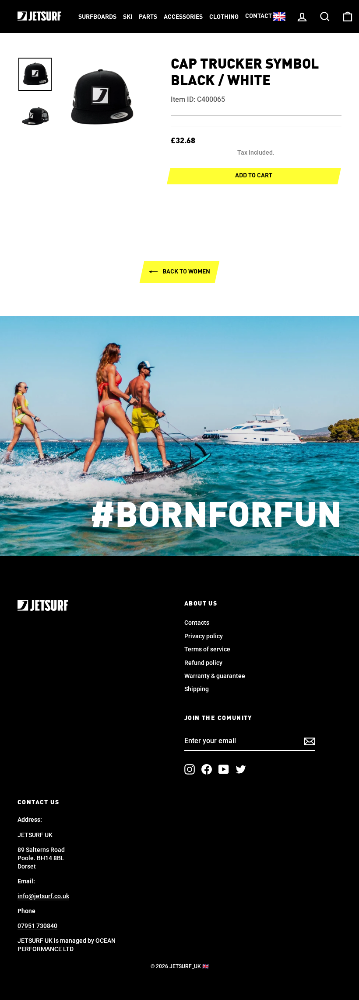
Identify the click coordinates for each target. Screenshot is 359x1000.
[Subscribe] (309, 741)
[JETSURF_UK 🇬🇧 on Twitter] (241, 769)
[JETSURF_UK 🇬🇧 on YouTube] (223, 769)
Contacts (196, 622)
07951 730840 (37, 925)
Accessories (183, 17)
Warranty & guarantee (214, 675)
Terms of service (207, 649)
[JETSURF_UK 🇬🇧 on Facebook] (206, 769)
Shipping (196, 688)
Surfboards (97, 17)
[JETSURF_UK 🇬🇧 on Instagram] (189, 769)
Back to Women (185, 272)
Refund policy (203, 662)
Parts (148, 17)
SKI (127, 17)
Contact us (263, 16)
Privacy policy (203, 636)
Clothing (224, 17)
